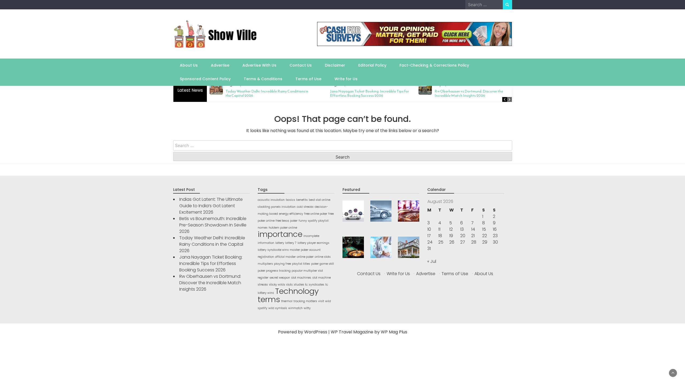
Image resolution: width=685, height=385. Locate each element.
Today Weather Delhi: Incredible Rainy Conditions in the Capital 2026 (267, 93)
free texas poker (287, 221)
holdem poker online (283, 228)
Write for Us (345, 79)
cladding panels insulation (277, 207)
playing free (282, 264)
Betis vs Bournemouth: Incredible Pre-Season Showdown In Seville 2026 (212, 224)
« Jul (431, 261)
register (263, 278)
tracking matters (305, 301)
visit (321, 301)
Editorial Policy (372, 65)
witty (307, 308)
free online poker (315, 214)
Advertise (220, 65)
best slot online (319, 200)
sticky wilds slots (281, 285)
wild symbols (277, 308)
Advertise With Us (259, 65)
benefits (302, 200)
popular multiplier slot (307, 271)
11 (439, 229)
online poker (305, 257)
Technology (297, 291)
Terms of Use (308, 79)
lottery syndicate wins (273, 250)
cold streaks (305, 207)
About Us (189, 65)
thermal (286, 301)
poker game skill (322, 264)
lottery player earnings (313, 243)
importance (280, 234)
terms (269, 299)
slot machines (301, 278)
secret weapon (279, 278)
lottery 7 (290, 243)
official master (285, 257)
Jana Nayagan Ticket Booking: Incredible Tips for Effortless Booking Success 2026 (369, 93)
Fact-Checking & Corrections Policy (434, 65)
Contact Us (301, 65)
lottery (279, 243)
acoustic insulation (271, 200)
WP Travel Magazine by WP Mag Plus (369, 332)
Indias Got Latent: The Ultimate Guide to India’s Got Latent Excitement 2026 (211, 205)
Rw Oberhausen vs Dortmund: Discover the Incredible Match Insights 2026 (469, 93)
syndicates (316, 285)
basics (290, 200)
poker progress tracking (274, 271)
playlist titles (301, 264)
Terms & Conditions (263, 79)
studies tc (301, 285)
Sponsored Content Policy (205, 79)
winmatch (295, 308)
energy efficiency (291, 214)
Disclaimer (335, 65)
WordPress (315, 332)
